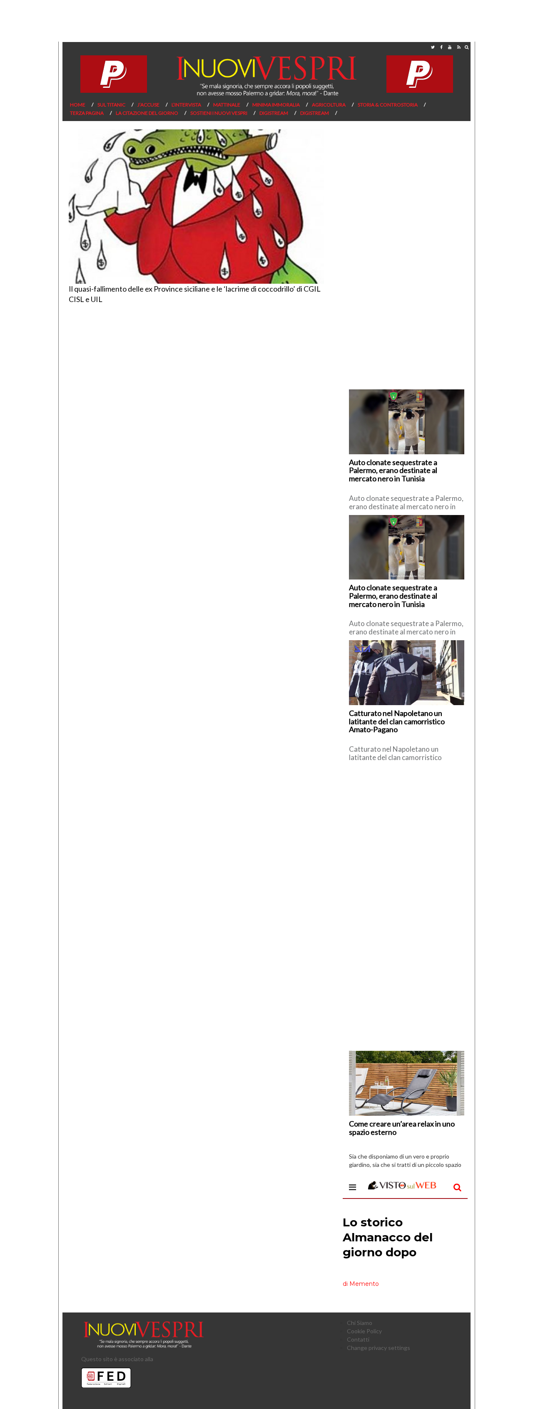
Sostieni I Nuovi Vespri (218, 113)
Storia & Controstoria (388, 105)
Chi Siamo (359, 1322)
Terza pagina (87, 113)
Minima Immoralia (276, 105)
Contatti (358, 1339)
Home (77, 105)
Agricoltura (329, 105)
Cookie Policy (364, 1331)
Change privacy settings (378, 1347)
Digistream (273, 113)
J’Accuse (148, 105)
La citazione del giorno (147, 113)
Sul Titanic (111, 105)
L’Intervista (186, 105)
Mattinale (226, 105)
